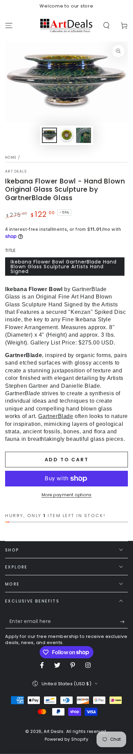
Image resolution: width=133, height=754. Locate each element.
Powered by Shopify (67, 739)
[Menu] (9, 25)
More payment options (67, 495)
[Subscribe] (124, 621)
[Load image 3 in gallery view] (83, 135)
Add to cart (67, 459)
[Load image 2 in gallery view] (66, 135)
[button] (106, 25)
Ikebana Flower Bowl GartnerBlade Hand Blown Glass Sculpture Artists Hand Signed (64, 266)
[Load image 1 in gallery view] (49, 135)
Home (10, 157)
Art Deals (16, 171)
